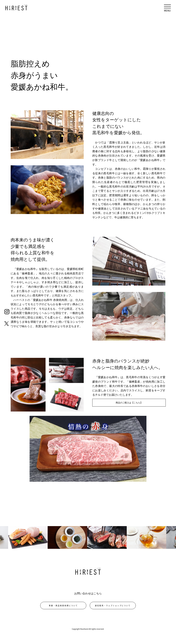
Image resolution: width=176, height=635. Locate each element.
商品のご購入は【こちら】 (129, 402)
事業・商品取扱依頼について (63, 605)
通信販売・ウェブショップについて (113, 605)
